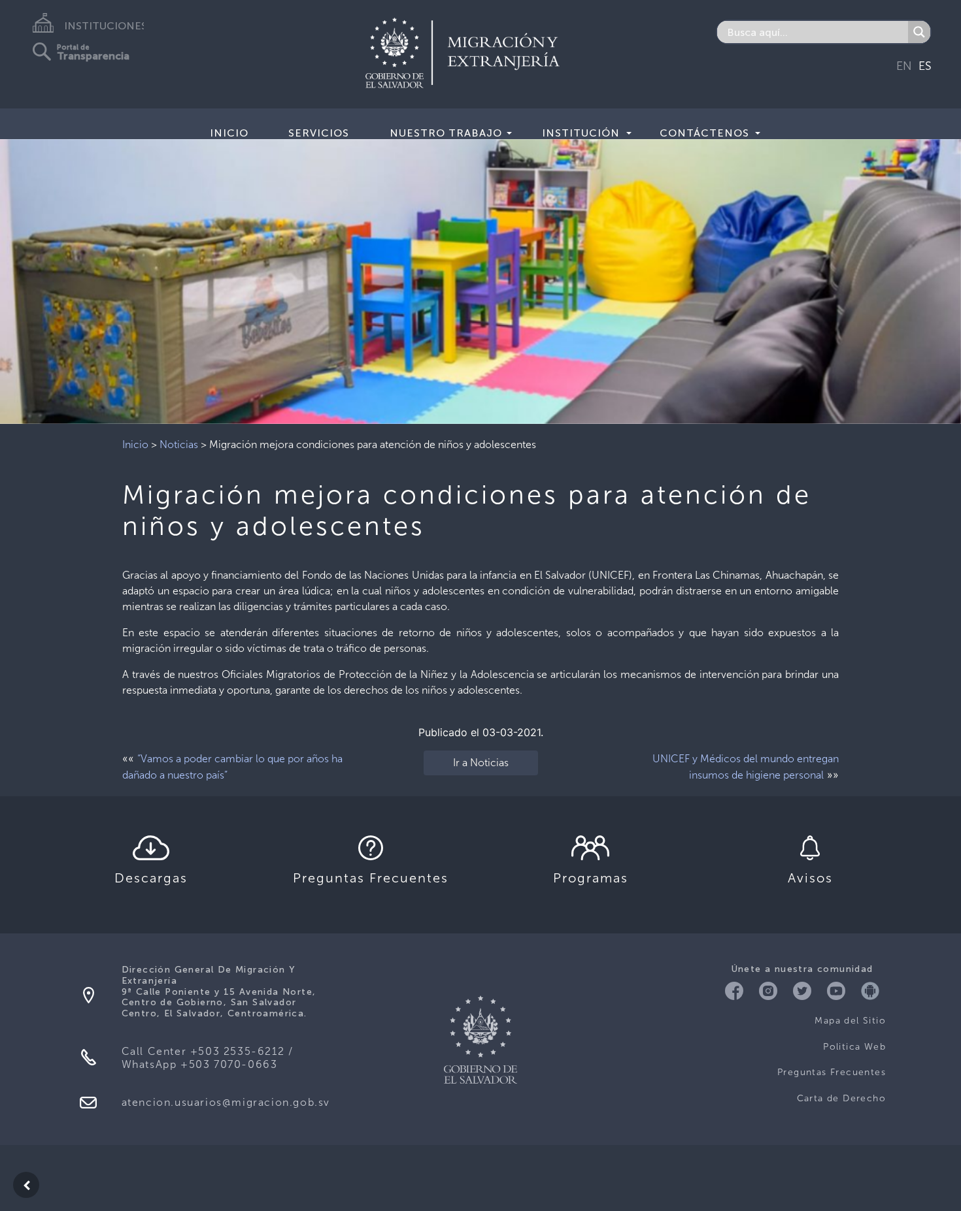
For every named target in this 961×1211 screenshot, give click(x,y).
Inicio (229, 133)
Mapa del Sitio (850, 1020)
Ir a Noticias (481, 762)
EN (904, 66)
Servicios (318, 133)
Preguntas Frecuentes (831, 1072)
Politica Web (854, 1046)
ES (925, 66)
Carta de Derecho (841, 1098)
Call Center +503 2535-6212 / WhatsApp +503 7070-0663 (208, 1057)
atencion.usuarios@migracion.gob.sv (226, 1102)
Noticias (179, 444)
